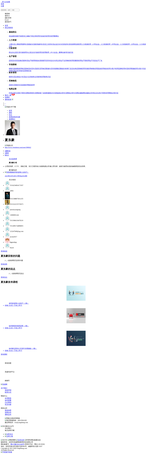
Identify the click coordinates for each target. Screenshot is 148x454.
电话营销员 (26, 68)
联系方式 (8, 392)
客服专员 (49, 68)
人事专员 (12, 44)
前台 (10, 52)
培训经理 (78, 44)
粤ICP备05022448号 (17, 444)
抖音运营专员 (14, 93)
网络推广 (39, 93)
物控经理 (70, 60)
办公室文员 (16, 52)
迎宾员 (38, 68)
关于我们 (4, 388)
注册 (2, 6)
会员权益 (8, 398)
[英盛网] (4, 384)
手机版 (9, 452)
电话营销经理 (80, 68)
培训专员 (67, 44)
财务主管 (34, 77)
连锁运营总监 (14, 71)
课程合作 (8, 414)
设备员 (21, 60)
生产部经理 (85, 60)
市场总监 (22, 71)
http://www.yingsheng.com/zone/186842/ (18, 147)
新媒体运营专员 (61, 93)
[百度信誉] (20, 440)
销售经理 (94, 68)
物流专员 (18, 85)
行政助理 (23, 52)
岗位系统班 (9, 27)
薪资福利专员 (39, 44)
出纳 (17, 77)
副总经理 (46, 36)
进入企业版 (5, 2)
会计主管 (28, 77)
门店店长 (71, 68)
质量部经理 (77, 60)
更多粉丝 (4, 251)
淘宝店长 (96, 93)
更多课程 (4, 354)
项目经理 (107, 68)
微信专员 (52, 93)
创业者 (11, 36)
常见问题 (8, 404)
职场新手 (17, 36)
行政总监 (70, 52)
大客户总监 (142, 68)
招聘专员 (25, 44)
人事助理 (18, 44)
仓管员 (16, 60)
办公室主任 (31, 52)
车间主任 (51, 60)
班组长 (37, 60)
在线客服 (46, 93)
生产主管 (63, 60)
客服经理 (134, 68)
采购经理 (25, 85)
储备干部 (30, 36)
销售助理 (18, 68)
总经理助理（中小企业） (50, 52)
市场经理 (88, 68)
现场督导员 (43, 60)
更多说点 (4, 277)
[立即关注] (9, 434)
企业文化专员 (59, 44)
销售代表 (12, 68)
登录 (2, 4)
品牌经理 (121, 68)
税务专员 (12, 77)
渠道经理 (100, 68)
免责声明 (8, 390)
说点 (10, 115)
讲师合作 (8, 412)
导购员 (43, 68)
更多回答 (4, 264)
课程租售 (8, 99)
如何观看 (8, 400)
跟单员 (25, 60)
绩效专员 (31, 44)
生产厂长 (99, 60)
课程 (10, 113)
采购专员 (12, 85)
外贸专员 (33, 68)
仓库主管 (57, 60)
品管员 (11, 60)
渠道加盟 (8, 410)
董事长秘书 (63, 52)
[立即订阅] (9, 436)
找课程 (7, 97)
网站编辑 (80, 93)
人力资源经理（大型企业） (129, 44)
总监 (41, 36)
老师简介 (12, 119)
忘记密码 (8, 402)
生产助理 (31, 60)
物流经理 (31, 85)
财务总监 (47, 77)
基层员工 (23, 36)
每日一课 (8, 95)
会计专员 (22, 77)
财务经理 (41, 77)
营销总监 (28, 71)
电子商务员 (23, 93)
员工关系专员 (49, 44)
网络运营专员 (72, 93)
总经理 (51, 36)
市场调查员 (56, 68)
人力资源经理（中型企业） (110, 44)
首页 (6, 25)
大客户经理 (114, 68)
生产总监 (92, 60)
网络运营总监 (113, 93)
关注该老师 (13, 159)
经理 (37, 36)
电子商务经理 (104, 93)
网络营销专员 (31, 93)
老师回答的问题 (14, 117)
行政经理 (38, 52)
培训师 (72, 44)
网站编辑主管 (88, 93)
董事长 (56, 36)
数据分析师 (64, 68)
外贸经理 (128, 68)
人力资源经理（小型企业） (91, 44)
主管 (34, 36)
